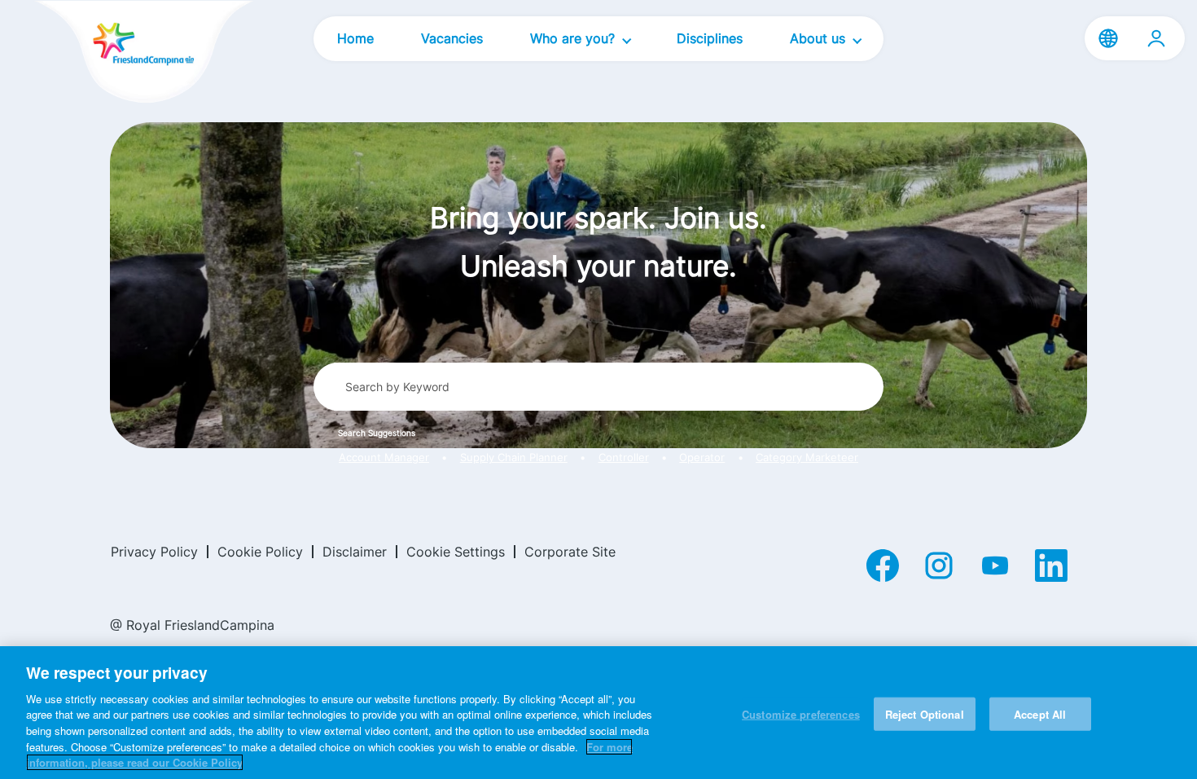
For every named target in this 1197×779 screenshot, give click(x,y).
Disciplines (710, 38)
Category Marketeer (807, 457)
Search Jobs (811, 386)
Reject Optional (924, 713)
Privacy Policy (154, 552)
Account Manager (384, 457)
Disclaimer (354, 552)
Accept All (1040, 713)
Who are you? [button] (574, 38)
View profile (1156, 38)
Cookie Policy (260, 552)
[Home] (115, 53)
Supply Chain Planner (514, 457)
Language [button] (1108, 38)
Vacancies (452, 38)
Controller (623, 457)
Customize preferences (801, 713)
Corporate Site (570, 552)
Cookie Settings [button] (455, 552)
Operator (702, 457)
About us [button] (819, 38)
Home (355, 38)
